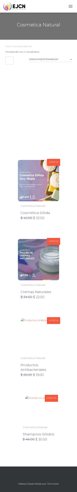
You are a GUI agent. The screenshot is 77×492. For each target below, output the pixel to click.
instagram (38, 476)
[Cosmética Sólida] (38, 180)
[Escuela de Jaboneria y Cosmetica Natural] (16, 6)
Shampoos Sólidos (38, 434)
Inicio (8, 46)
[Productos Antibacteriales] (38, 335)
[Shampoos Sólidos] (38, 409)
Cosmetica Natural (33, 206)
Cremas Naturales (36, 292)
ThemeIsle (53, 483)
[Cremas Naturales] (38, 259)
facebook (32, 476)
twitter (45, 476)
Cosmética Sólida (35, 213)
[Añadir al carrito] (54, 218)
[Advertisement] (38, 107)
